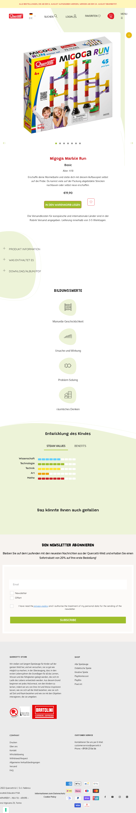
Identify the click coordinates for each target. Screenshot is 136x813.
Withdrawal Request (19, 758)
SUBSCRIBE (68, 620)
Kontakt (13, 750)
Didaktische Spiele (83, 668)
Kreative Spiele (81, 672)
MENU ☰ (124, 15)
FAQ (12, 770)
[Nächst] (131, 143)
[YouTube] (112, 796)
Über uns (14, 746)
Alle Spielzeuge (81, 664)
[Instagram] (120, 796)
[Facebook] (105, 796)
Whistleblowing (17, 754)
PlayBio (78, 680)
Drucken (13, 742)
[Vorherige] (4, 143)
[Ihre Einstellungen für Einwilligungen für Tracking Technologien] (6, 810)
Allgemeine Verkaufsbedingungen (25, 762)
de (31, 18)
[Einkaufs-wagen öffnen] (110, 16)
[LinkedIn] (127, 796)
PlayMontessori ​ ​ (82, 676)
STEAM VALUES (56, 446)
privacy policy (40, 606)
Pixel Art (78, 684)
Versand (13, 766)
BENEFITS (80, 446)
